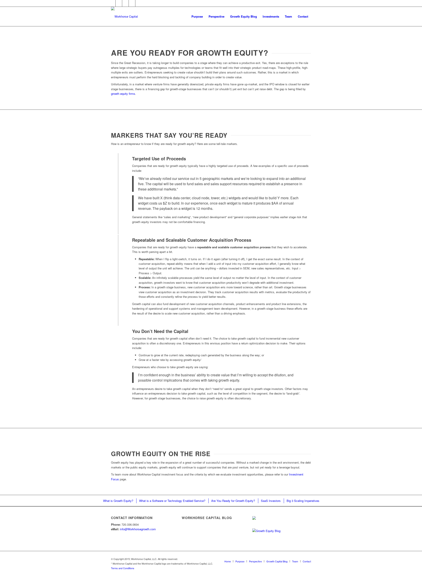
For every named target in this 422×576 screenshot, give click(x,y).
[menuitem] (197, 16)
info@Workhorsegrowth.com (138, 529)
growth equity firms (123, 93)
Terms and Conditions (122, 568)
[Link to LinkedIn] (119, 3)
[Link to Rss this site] (138, 3)
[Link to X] (112, 3)
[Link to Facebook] (125, 3)
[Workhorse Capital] (124, 16)
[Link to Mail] (132, 3)
